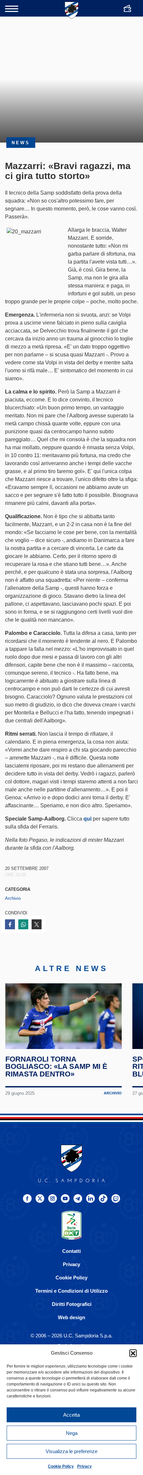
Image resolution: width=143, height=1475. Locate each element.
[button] (133, 1353)
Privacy (84, 1466)
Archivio (13, 898)
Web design (71, 1317)
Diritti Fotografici (71, 1304)
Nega (71, 1433)
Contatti (71, 1251)
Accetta (71, 1415)
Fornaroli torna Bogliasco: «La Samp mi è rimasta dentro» (56, 1066)
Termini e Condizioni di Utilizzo (71, 1291)
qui (87, 819)
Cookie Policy (61, 1466)
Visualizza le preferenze (71, 1451)
